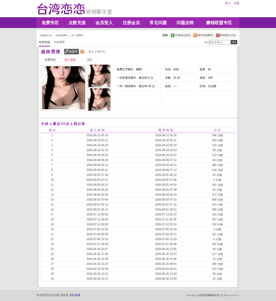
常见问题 (158, 22)
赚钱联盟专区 (219, 22)
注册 (236, 3)
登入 (228, 3)
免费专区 (50, 22)
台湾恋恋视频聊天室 (208, 295)
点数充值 (77, 22)
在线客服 (74, 295)
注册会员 (131, 22)
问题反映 (185, 22)
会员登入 (104, 22)
